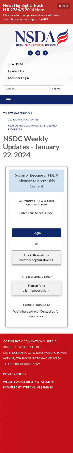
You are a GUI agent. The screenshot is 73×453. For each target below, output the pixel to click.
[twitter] (30, 54)
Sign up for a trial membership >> (36, 288)
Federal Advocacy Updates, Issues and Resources (32, 127)
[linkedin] (37, 54)
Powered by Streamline (21, 387)
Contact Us (16, 71)
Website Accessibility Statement (29, 381)
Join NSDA (15, 64)
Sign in (48, 387)
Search (56, 88)
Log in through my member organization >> (36, 257)
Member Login (18, 78)
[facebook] (45, 54)
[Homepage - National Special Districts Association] (36, 39)
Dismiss (63, 5)
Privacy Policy (14, 374)
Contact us (47, 311)
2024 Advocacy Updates (23, 119)
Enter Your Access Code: (36, 213)
